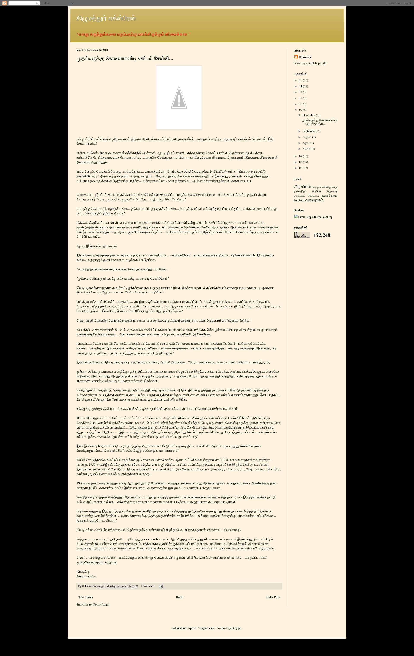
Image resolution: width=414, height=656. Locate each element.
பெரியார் (299, 200)
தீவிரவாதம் (313, 195)
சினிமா (316, 191)
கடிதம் (317, 187)
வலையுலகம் (314, 199)
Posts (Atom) (101, 604)
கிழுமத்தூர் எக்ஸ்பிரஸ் (106, 17)
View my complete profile (310, 63)
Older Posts (273, 597)
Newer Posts (85, 597)
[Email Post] (160, 586)
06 (301, 168)
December (309, 115)
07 (301, 162)
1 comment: (148, 586)
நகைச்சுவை (329, 195)
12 (301, 92)
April (306, 143)
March (307, 149)
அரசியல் (302, 186)
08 (301, 156)
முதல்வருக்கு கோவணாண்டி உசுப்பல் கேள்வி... (125, 58)
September (310, 131)
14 (301, 86)
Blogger (236, 628)
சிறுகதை (332, 191)
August (307, 137)
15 (301, 80)
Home (179, 597)
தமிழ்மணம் (300, 195)
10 (301, 104)
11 (301, 98)
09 (301, 110)
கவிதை (326, 187)
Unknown (305, 57)
